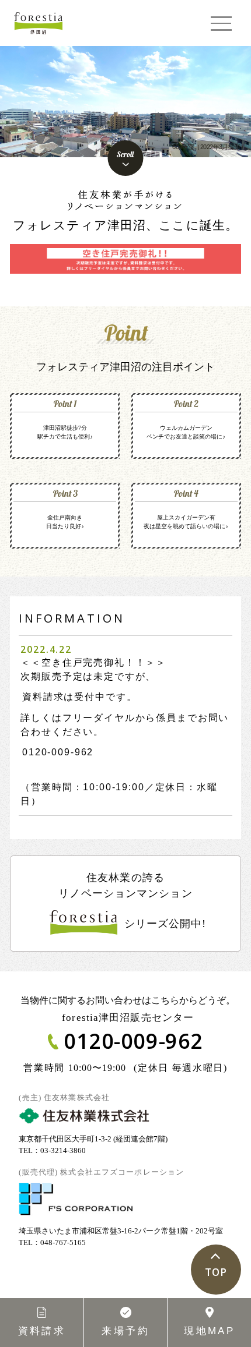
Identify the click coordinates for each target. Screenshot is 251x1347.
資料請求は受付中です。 (79, 697)
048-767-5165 (63, 1242)
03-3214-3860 (63, 1150)
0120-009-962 (57, 752)
